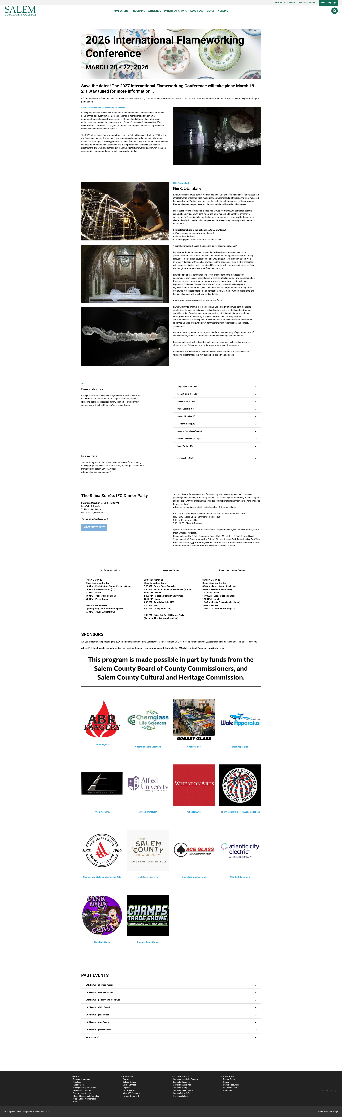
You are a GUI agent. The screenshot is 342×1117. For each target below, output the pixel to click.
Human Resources (231, 1085)
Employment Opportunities (84, 1088)
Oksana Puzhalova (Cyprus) (189, 431)
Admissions (121, 10)
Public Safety (78, 1085)
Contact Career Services (183, 1090)
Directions (77, 1082)
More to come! (92, 1037)
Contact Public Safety (182, 1093)
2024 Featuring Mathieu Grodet (99, 992)
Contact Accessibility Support (185, 1079)
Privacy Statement (131, 1096)
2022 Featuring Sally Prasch (98, 1007)
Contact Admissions (181, 1082)
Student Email (129, 1090)
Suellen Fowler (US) (186, 401)
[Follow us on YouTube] (327, 1090)
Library (226, 1082)
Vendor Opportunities (82, 1090)
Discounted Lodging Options (232, 570)
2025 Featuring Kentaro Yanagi (99, 985)
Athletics (154, 10)
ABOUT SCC (76, 1076)
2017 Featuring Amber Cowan (98, 1030)
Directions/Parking (171, 570)
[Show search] (334, 10)
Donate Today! (229, 1079)
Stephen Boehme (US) (187, 386)
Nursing (223, 10)
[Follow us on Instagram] (335, 1090)
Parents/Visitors (175, 10)
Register (126, 1088)
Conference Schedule (110, 570)
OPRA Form (228, 1090)
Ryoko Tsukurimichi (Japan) (189, 439)
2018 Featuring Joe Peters (97, 1022)
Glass (211, 10)
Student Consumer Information (86, 1096)
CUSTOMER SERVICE (180, 1076)
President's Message (81, 1079)
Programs (138, 10)
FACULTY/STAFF (307, 2)
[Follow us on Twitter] (331, 1090)
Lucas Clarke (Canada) (187, 394)
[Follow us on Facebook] (323, 1090)
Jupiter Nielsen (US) (186, 424)
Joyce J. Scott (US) (185, 458)
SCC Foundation (230, 1088)
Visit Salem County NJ (148, 877)
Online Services (129, 1085)
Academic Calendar (181, 1096)
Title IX (76, 1102)
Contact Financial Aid (182, 1085)
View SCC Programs (131, 1093)
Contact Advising (180, 1088)
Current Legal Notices (82, 1093)
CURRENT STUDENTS (284, 2)
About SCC (196, 10)
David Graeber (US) (185, 409)
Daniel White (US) (185, 446)
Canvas (126, 1079)
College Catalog (129, 1082)
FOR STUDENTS (127, 1076)
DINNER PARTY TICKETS (94, 527)
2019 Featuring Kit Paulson (97, 1015)
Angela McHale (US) (186, 416)
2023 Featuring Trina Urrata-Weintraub (103, 1000)
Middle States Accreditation (84, 1099)
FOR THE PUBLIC (228, 1076)
